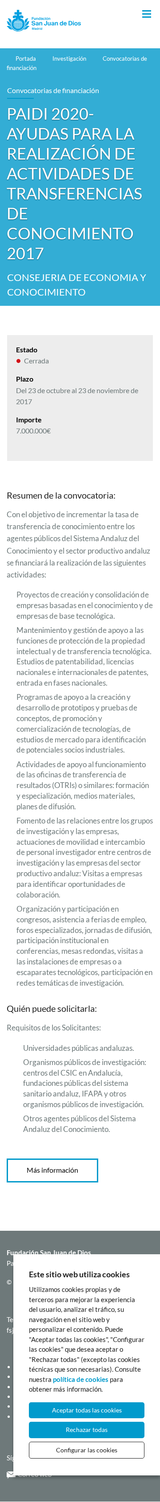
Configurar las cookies (86, 1450)
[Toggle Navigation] (147, 14)
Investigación (69, 58)
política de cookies (80, 1379)
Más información (52, 1170)
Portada (26, 58)
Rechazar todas (87, 1429)
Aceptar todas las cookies (87, 1410)
